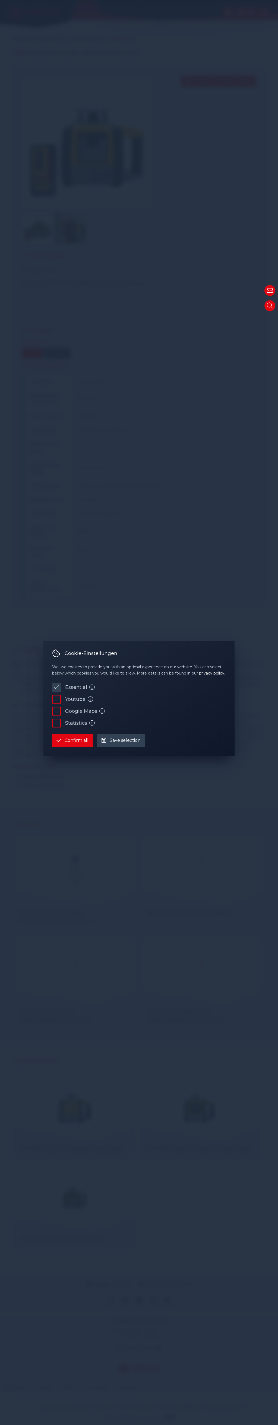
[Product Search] (269, 305)
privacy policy (211, 673)
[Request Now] (269, 290)
